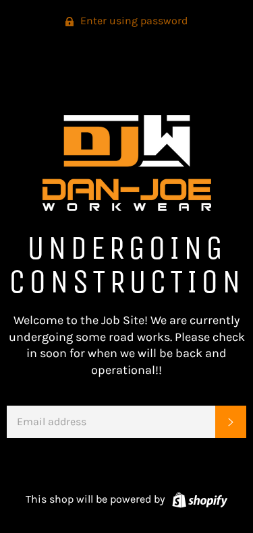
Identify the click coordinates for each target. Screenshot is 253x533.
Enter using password (133, 20)
